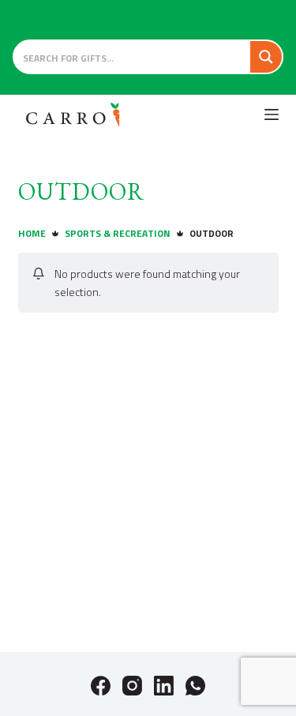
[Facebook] (101, 685)
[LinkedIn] (164, 685)
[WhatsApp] (195, 685)
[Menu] (271, 114)
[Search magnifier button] (266, 57)
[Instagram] (132, 685)
